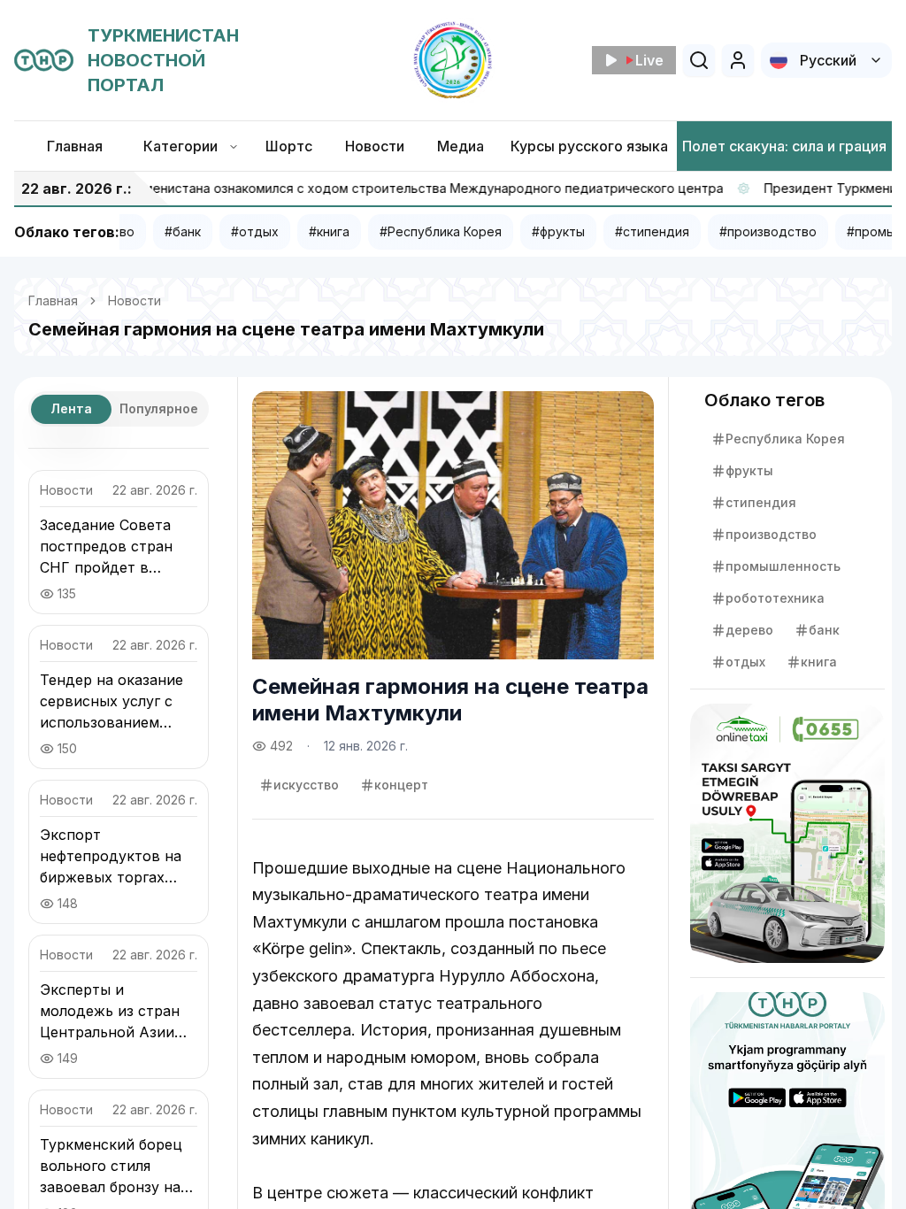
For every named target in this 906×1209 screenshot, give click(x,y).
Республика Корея (785, 438)
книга (819, 661)
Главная (53, 300)
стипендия (761, 502)
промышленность (783, 566)
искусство (306, 784)
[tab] (71, 409)
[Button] (738, 60)
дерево (749, 629)
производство (771, 534)
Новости (134, 300)
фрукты (749, 470)
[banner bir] (787, 833)
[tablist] (118, 409)
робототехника (775, 597)
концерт (401, 784)
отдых (745, 661)
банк (824, 629)
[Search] (699, 60)
